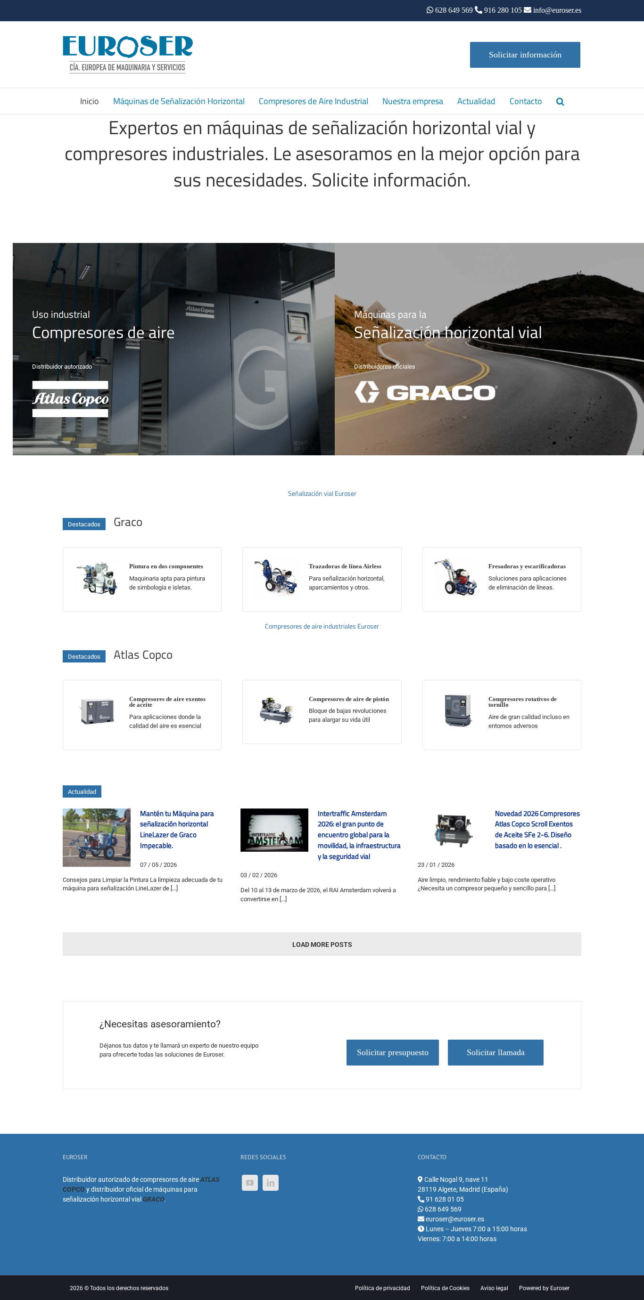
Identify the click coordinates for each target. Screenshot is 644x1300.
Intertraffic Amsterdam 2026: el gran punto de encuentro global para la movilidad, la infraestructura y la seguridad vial (359, 835)
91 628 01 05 (444, 1199)
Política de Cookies (445, 1288)
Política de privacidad (382, 1288)
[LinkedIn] (271, 1183)
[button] (560, 101)
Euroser (560, 1288)
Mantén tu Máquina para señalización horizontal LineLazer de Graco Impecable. (177, 829)
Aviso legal (494, 1288)
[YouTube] (250, 1183)
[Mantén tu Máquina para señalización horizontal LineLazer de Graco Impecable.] (97, 837)
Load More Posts (322, 944)
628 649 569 (454, 10)
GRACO (153, 1199)
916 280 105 (503, 10)
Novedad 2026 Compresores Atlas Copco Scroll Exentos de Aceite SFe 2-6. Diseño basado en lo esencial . (537, 829)
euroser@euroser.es (454, 1219)
